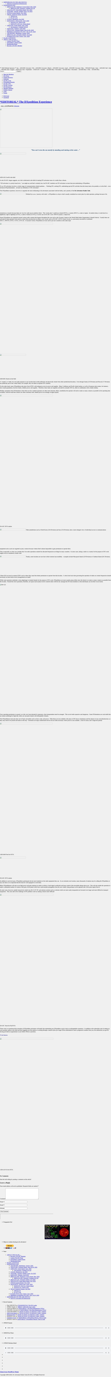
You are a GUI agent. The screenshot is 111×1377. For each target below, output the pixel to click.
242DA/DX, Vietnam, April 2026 (16, 28)
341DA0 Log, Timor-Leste (17, 22)
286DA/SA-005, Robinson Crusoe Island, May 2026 (21, 7)
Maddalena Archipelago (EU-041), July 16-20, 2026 (21, 31)
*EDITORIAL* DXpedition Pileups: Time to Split (32, 1318)
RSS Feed (6, 96)
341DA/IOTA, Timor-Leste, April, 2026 (18, 21)
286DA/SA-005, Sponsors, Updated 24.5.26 (22, 8)
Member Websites (8, 88)
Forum (5, 93)
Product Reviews (8, 77)
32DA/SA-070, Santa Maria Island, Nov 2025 (19, 10)
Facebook (6, 97)
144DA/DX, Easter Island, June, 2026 (17, 25)
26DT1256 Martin (12, 1313)
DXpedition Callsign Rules (14, 42)
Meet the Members (8, 74)
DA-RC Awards (7, 85)
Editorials (6, 79)
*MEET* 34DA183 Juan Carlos (26, 1307)
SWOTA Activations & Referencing (17, 3)
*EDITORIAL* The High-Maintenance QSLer (31, 1308)
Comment (2, 1199)
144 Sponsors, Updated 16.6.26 (19, 27)
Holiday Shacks (7, 90)
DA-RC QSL (7, 83)
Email (1, 1205)
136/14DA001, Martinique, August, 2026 (18, 33)
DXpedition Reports (9, 82)
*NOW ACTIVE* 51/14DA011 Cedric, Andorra (32, 1311)
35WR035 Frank (11, 1318)
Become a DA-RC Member (14, 45)
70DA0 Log (13, 16)
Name (1, 1202)
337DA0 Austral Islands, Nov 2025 (16, 13)
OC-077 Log (14, 17)
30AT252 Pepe (11, 1314)
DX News (6, 76)
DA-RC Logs (7, 80)
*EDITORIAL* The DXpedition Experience (26, 101)
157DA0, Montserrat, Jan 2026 (15, 19)
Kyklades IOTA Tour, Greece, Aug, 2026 (18, 36)
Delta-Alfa (44, 57)
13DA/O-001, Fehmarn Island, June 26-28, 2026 (20, 30)
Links (5, 91)
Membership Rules (12, 44)
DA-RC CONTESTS (9, 38)
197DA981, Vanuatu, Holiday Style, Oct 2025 (19, 11)
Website (2, 1208)
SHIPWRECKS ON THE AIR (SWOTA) (15, 2)
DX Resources (7, 87)
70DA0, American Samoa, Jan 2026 (17, 14)
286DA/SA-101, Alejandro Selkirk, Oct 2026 (19, 35)
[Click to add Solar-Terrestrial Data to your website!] (57, 1238)
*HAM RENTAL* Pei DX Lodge (27, 1305)
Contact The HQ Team (13, 41)
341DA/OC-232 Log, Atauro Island (20, 24)
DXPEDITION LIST (9, 5)
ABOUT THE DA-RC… (10, 39)
